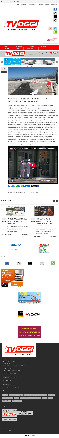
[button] (2, 62)
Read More (24, 234)
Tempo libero (31, 48)
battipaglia (19, 395)
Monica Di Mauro (34, 192)
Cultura (43, 46)
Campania (27, 395)
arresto (12, 395)
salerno (44, 398)
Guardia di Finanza (7, 398)
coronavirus (43, 395)
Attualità (19, 46)
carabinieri (35, 395)
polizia (16, 398)
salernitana (37, 398)
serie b (50, 398)
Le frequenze (32, 4)
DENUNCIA (51, 395)
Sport (18, 48)
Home (18, 4)
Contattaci (47, 4)
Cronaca (6, 46)
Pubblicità (4, 406)
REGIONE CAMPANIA (26, 398)
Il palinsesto (24, 4)
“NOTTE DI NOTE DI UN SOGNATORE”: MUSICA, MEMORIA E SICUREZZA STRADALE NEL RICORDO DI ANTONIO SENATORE (45, 222)
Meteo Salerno (15, 249)
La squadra (40, 4)
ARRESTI (5, 395)
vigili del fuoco (6, 400)
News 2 (11, 234)
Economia (6, 48)
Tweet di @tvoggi (6, 430)
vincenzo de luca (17, 400)
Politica (31, 46)
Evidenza (22, 192)
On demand (54, 4)
